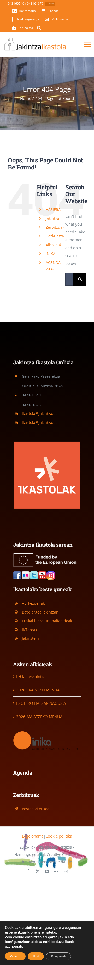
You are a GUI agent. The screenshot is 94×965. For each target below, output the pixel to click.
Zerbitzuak (55, 227)
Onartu (15, 956)
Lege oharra (32, 836)
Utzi (36, 956)
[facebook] (28, 871)
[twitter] (38, 871)
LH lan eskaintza (30, 676)
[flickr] (56, 871)
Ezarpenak (58, 956)
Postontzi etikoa (35, 808)
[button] (39, 28)
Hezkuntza (55, 235)
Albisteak (54, 244)
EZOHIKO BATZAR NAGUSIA (41, 703)
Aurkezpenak (33, 603)
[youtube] (47, 871)
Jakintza (52, 218)
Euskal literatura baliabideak (47, 620)
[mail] (66, 871)
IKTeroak (29, 629)
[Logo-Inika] (47, 731)
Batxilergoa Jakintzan (40, 612)
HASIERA (53, 209)
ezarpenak (13, 946)
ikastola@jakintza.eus (41, 413)
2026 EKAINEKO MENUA (38, 689)
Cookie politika (58, 836)
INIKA (50, 253)
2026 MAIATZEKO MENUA (39, 716)
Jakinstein (30, 638)
